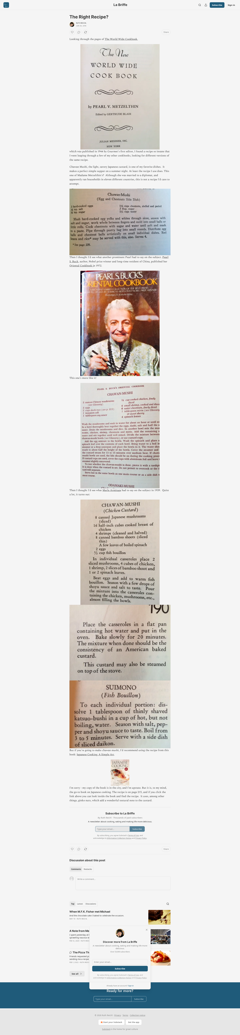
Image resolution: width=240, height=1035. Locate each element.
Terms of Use (133, 975)
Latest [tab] (80, 904)
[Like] (72, 32)
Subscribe (217, 5)
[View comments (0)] (79, 32)
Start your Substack (112, 1022)
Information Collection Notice (119, 977)
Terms (125, 1015)
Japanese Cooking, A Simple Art (95, 755)
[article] (120, 917)
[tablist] (81, 869)
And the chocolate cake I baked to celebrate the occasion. (96, 915)
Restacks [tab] (88, 869)
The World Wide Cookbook (121, 39)
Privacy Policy (141, 977)
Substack (106, 1029)
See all (75, 973)
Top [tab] (72, 904)
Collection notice (137, 1015)
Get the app (133, 1022)
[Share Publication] (206, 5)
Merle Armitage (111, 490)
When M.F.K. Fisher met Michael (89, 911)
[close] (146, 930)
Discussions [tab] (91, 904)
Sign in (231, 5)
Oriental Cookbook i (81, 266)
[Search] (199, 5)
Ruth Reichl (81, 23)
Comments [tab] (76, 869)
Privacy (117, 1015)
